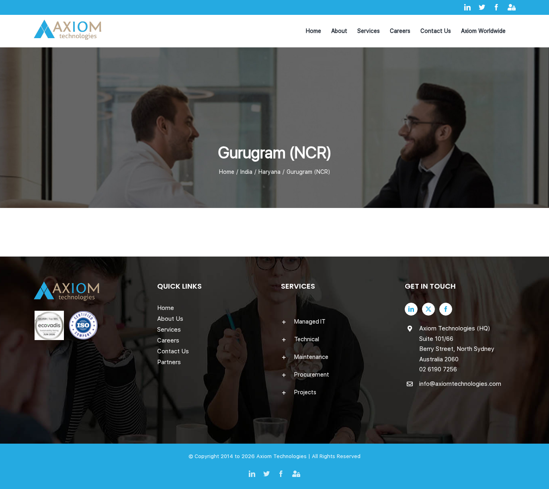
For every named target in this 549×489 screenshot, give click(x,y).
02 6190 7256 (438, 369)
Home (165, 308)
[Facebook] (445, 309)
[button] (336, 321)
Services (169, 329)
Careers (168, 340)
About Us (170, 318)
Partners (169, 362)
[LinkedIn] (411, 309)
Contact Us (173, 351)
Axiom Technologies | (284, 456)
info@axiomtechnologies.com (460, 383)
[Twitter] (428, 309)
